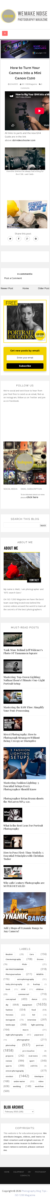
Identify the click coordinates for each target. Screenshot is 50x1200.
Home (25, 288)
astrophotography (25, 979)
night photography (14, 1035)
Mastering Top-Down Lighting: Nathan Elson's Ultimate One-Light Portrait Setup (24, 680)
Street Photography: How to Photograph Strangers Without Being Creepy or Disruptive (21, 738)
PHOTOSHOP (40, 1172)
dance (34, 999)
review (9, 1061)
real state (33, 1056)
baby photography (14, 984)
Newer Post (7, 288)
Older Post (43, 288)
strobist (9, 1076)
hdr (33, 1015)
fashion (9, 1010)
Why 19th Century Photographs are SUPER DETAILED (24, 884)
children (39, 989)
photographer (23, 1040)
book (8, 989)
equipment (27, 1005)
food (34, 1010)
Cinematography (13, 959)
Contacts (25, 1175)
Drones (40, 959)
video (40, 1081)
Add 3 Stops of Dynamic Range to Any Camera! (22, 929)
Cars (32, 954)
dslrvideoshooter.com (23, 140)
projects (9, 1056)
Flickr (24, 964)
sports (9, 1066)
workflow (39, 1086)
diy (7, 1005)
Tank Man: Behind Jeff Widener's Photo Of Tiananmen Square (23, 651)
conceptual (11, 999)
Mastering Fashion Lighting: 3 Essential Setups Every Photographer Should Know (21, 786)
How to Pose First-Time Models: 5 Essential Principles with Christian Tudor (23, 856)
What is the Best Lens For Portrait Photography (23, 827)
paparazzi (38, 1035)
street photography (15, 1071)
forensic (9, 1015)
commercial (23, 994)
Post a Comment (13, 278)
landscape (10, 1025)
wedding (17, 1086)
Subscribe (25, 366)
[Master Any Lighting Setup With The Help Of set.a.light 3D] (25, 49)
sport (31, 1061)
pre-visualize (28, 1051)
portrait (39, 1045)
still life (34, 1066)
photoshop (10, 1045)
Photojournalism (13, 974)
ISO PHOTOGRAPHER (15, 969)
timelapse (38, 1076)
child (23, 989)
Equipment (18, 1172)
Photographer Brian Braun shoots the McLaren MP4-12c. (23, 800)
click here (32, 497)
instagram (10, 1020)
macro (25, 1030)
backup (36, 984)
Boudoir (9, 954)
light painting (37, 1025)
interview (31, 1020)
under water (19, 1081)
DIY (29, 1172)
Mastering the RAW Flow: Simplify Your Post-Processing (23, 709)
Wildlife (39, 974)
